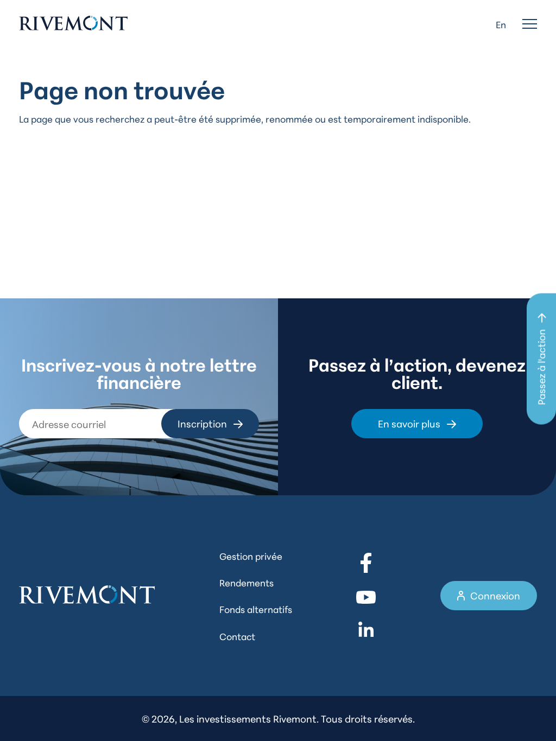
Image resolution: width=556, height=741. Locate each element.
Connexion (495, 595)
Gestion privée (250, 555)
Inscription (202, 423)
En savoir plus (409, 423)
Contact (237, 635)
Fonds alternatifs (255, 608)
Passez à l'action (541, 367)
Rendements (246, 582)
